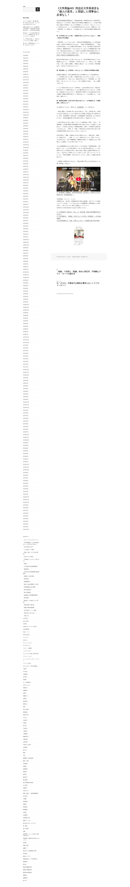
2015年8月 (25, 413)
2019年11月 (26, 275)
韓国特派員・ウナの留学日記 (30, 859)
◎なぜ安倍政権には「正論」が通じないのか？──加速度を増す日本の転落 (78, 220)
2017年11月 (26, 340)
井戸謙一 (25, 677)
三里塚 (24, 668)
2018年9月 (25, 312)
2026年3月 (25, 69)
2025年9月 (25, 85)
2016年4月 (25, 391)
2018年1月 (25, 334)
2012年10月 (26, 502)
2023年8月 (25, 153)
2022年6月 (25, 191)
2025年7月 (25, 90)
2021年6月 (25, 223)
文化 (24, 755)
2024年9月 (25, 117)
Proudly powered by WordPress (65, 293)
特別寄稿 (25, 801)
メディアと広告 (27, 663)
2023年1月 (25, 172)
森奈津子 (25, 777)
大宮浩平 (25, 720)
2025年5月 (25, 96)
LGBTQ (25, 624)
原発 (24, 706)
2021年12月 (26, 207)
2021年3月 (25, 231)
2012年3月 (25, 521)
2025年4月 (25, 98)
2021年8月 (25, 218)
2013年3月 (25, 489)
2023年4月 (25, 163)
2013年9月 (25, 472)
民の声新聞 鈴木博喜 (28, 782)
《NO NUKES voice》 (28, 547)
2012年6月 (25, 513)
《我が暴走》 (26, 579)
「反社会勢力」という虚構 (29, 610)
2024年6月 (25, 126)
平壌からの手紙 (27, 744)
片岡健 (24, 799)
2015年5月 (25, 421)
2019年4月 (25, 293)
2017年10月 (26, 342)
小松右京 (25, 728)
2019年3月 (25, 296)
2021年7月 (25, 220)
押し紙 (24, 750)
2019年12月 (26, 272)
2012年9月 (25, 505)
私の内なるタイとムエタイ (29, 823)
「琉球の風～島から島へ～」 (30, 613)
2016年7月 (25, 383)
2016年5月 (25, 388)
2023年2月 (25, 169)
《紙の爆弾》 (26, 598)
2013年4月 (25, 486)
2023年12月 (26, 142)
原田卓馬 (25, 701)
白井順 (24, 812)
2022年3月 (25, 199)
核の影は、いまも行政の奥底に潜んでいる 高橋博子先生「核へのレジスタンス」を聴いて (31, 34)
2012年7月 (25, 510)
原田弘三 (25, 704)
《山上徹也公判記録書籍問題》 (30, 566)
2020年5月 (25, 258)
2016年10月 (26, 375)
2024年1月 (25, 139)
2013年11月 (26, 467)
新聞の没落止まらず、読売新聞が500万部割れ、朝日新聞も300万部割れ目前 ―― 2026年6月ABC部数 (31, 28)
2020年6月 (25, 256)
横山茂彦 (25, 780)
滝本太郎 (25, 796)
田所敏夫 (25, 807)
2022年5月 (25, 193)
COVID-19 (25, 618)
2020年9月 (25, 247)
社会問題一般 (26, 817)
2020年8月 (25, 250)
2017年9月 (25, 345)
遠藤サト (25, 848)
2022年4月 (25, 196)
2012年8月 (25, 507)
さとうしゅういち (27, 642)
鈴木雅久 (25, 853)
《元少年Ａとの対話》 (28, 556)
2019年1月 (25, 302)
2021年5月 (25, 226)
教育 (24, 752)
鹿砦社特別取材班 (27, 872)
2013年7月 (25, 478)
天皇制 (24, 723)
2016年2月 (25, 396)
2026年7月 (25, 58)
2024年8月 (25, 120)
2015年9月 (25, 410)
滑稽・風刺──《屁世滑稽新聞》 (31, 793)
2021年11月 (26, 210)
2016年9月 (25, 377)
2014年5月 (25, 451)
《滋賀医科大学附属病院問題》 (30, 595)
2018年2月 (25, 331)
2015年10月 (26, 407)
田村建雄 (25, 809)
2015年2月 (25, 429)
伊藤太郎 (25, 690)
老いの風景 (26, 828)
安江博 (24, 725)
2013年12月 (26, 464)
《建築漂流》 (26, 569)
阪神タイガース (27, 856)
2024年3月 (25, 134)
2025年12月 (26, 77)
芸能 (24, 831)
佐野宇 (24, 693)
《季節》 (25, 563)
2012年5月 (25, 516)
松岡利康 (25, 769)
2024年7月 (25, 123)
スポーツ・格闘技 (27, 648)
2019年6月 (25, 288)
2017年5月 (25, 356)
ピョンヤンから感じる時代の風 (30, 653)
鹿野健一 (25, 875)
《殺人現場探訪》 (27, 592)
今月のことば (26, 685)
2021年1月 (25, 237)
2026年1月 (25, 74)
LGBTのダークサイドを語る (30, 626)
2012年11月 (26, 499)
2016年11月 (26, 372)
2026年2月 (25, 71)
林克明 (24, 774)
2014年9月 (25, 442)
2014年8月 (25, 445)
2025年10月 (26, 82)
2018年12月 (26, 304)
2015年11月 (26, 405)
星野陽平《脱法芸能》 (28, 758)
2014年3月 (25, 456)
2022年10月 (26, 180)
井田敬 (24, 679)
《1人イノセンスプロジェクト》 (31, 540)
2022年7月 (25, 188)
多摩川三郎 (26, 715)
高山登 (24, 864)
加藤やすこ (26, 696)
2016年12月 (26, 369)
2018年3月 (25, 329)
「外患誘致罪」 (80, 107)
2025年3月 (25, 101)
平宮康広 (25, 747)
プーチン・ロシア (27, 656)
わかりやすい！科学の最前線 (30, 666)
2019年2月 (25, 299)
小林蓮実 (25, 734)
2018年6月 (25, 321)
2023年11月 (26, 145)
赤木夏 (24, 842)
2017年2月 (25, 364)
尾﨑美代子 (26, 736)
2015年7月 (25, 415)
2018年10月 (26, 310)
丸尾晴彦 (25, 674)
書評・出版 (26, 761)
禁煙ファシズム (27, 820)
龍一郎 (24, 880)
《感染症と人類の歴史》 (29, 576)
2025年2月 (25, 104)
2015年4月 (25, 424)
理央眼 (24, 804)
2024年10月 (26, 115)
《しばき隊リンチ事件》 (29, 549)
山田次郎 (25, 742)
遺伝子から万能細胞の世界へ (30, 851)
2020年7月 (25, 253)
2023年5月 (25, 161)
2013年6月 (25, 480)
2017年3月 (25, 361)
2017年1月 (25, 367)
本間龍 (24, 766)
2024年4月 (25, 131)
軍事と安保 (26, 845)
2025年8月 (25, 88)
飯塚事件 (25, 861)
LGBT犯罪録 (26, 629)
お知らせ (25, 640)
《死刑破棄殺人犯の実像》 (29, 587)
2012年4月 (25, 518)
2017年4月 (25, 358)
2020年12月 (26, 239)
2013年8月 (25, 475)
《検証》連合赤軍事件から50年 (30, 584)
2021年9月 (25, 215)
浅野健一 (25, 788)
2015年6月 (25, 418)
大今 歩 (25, 717)
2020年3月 (25, 264)
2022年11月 (26, 177)
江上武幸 (25, 785)
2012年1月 (25, 526)
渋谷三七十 (26, 790)
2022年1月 (25, 204)
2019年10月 (26, 277)
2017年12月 (26, 337)
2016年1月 (25, 399)
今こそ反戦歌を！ (27, 682)
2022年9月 (25, 182)
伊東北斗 (25, 687)
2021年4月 (25, 228)
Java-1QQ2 (26, 621)
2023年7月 (25, 155)
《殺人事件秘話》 (27, 589)
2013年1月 (25, 494)
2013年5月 (25, 483)
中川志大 (25, 671)
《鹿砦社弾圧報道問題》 (29, 607)
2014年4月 (25, 453)
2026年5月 (25, 63)
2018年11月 (26, 307)
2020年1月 (25, 269)
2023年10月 (26, 147)
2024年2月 (25, 136)
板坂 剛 (25, 771)
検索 (24, 6)
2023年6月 (25, 158)
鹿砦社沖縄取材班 (27, 869)
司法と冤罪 (26, 709)
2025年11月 (26, 80)
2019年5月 (25, 291)
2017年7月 (25, 350)
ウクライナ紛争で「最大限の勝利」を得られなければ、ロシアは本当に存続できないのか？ (31, 22)
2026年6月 (25, 61)
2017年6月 (25, 353)
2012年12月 (26, 497)
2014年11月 (26, 437)
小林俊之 (25, 731)
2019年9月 (25, 280)
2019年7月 (25, 285)
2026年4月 (25, 66)
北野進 (24, 698)
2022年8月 (25, 185)
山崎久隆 (25, 739)
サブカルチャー (27, 645)
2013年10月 (26, 470)
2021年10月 (26, 212)
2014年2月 (25, 459)
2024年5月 (25, 128)
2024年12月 (26, 109)
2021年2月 (25, 234)
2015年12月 (26, 402)
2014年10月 (26, 440)
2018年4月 (25, 326)
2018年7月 (25, 318)
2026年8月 (25, 55)
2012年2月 (25, 524)
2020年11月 (26, 242)
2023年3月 (25, 166)
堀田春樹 (25, 712)
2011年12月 (26, 529)
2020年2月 (25, 266)
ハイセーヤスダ (27, 651)
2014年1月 (25, 461)
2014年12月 (26, 434)
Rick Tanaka (26, 634)
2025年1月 (25, 107)
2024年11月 (26, 112)
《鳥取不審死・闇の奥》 (29, 605)
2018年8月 (25, 315)
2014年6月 (25, 448)
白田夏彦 (25, 815)
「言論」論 (26, 615)
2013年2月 (25, 491)
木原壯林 (25, 763)
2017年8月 (25, 348)
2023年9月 (25, 150)
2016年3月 (25, 394)
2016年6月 (25, 386)
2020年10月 (26, 245)
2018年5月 (25, 323)
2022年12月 (26, 174)
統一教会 (25, 826)
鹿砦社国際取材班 (27, 867)
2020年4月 (25, 261)
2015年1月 (25, 432)
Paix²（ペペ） (26, 632)
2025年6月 (25, 93)
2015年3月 (25, 426)
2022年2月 (25, 201)
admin (69, 257)
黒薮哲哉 (25, 878)
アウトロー (26, 637)
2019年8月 (25, 283)
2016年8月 (25, 380)
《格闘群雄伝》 (27, 581)
